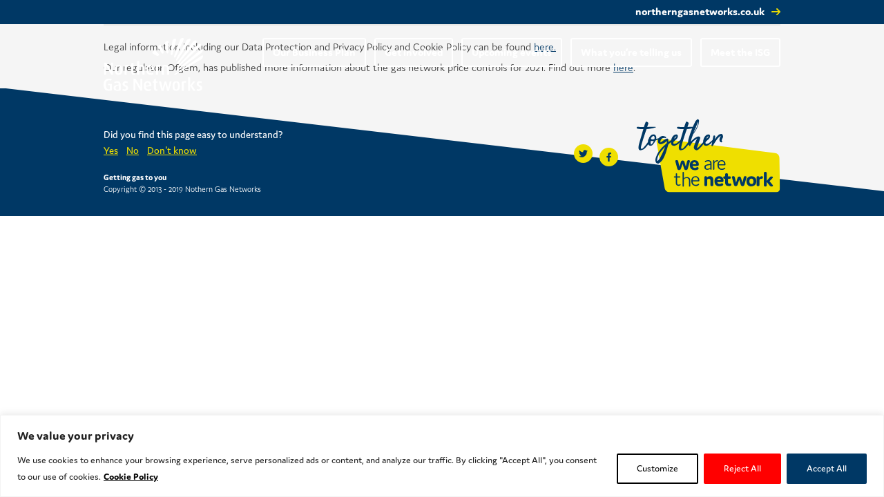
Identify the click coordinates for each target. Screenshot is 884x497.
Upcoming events (512, 52)
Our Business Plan (314, 52)
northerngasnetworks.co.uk (700, 11)
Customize (657, 468)
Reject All (742, 468)
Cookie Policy (131, 477)
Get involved (414, 52)
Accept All (827, 468)
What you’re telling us (631, 52)
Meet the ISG (740, 52)
